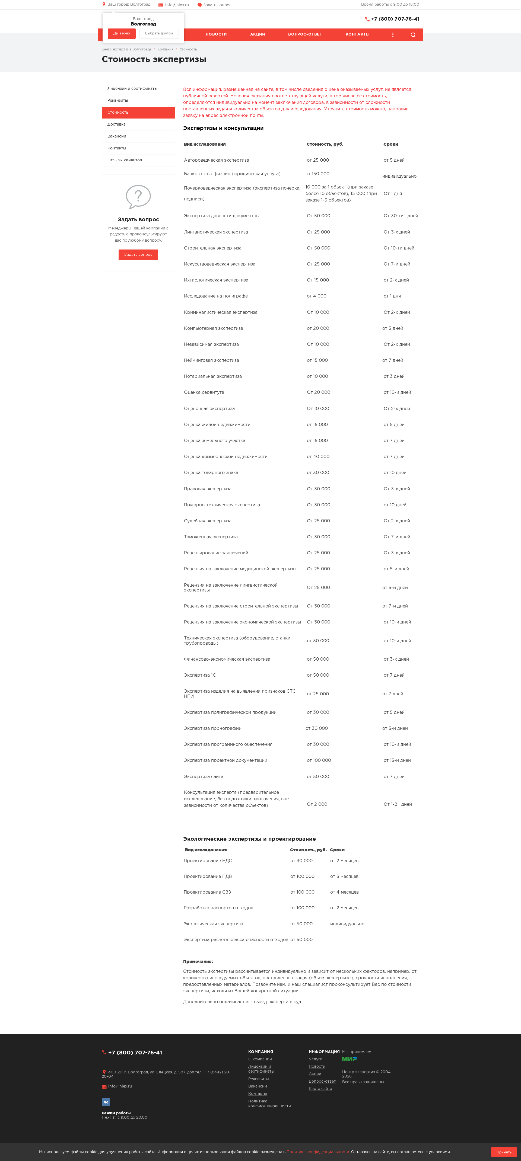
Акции (257, 34)
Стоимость (117, 112)
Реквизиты (117, 100)
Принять (504, 1152)
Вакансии (116, 136)
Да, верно (121, 33)
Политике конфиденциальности (318, 1152)
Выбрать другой (159, 33)
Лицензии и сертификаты (132, 88)
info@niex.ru (177, 5)
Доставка (116, 124)
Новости (216, 34)
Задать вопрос (217, 5)
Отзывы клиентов (124, 160)
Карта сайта (320, 1088)
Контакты (358, 34)
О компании (260, 1059)
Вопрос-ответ (305, 34)
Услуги (315, 1059)
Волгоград (128, 4)
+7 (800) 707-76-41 (395, 19)
